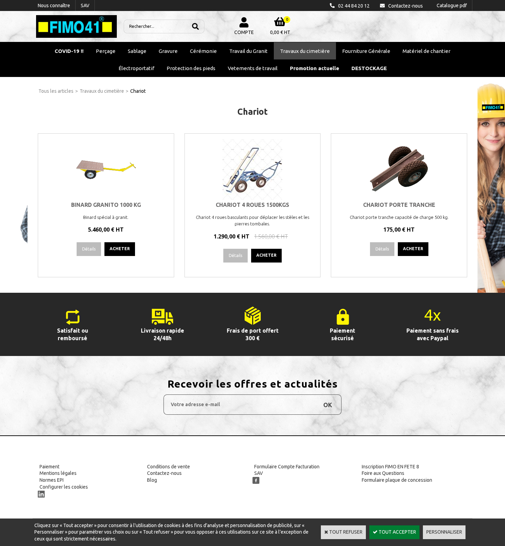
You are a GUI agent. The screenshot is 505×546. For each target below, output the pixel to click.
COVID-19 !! (69, 51)
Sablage (137, 51)
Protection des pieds (191, 68)
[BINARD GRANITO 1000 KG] (106, 198)
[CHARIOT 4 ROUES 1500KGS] (252, 198)
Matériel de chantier (426, 51)
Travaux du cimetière (305, 51)
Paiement (49, 466)
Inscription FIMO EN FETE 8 (390, 466)
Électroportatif (136, 68)
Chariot (138, 91)
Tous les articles (56, 91)
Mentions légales (58, 473)
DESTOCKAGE (369, 68)
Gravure (168, 51)
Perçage (105, 51)
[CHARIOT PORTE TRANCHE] (399, 198)
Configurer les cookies (64, 487)
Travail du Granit (248, 51)
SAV (258, 473)
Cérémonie (203, 51)
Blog (152, 480)
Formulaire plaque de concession (397, 480)
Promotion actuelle (314, 68)
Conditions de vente (168, 466)
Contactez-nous (164, 473)
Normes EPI (52, 480)
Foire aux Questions (383, 473)
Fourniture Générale (366, 51)
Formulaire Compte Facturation (286, 466)
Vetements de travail (253, 68)
